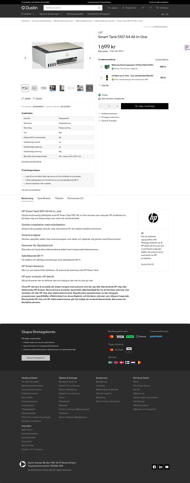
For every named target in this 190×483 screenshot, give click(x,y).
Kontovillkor (27, 397)
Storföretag (139, 401)
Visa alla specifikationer (32, 161)
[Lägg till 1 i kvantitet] (117, 106)
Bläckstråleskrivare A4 (104, 21)
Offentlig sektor (141, 405)
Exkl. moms (103, 51)
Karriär (136, 389)
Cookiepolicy (28, 405)
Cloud (61, 397)
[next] (90, 58)
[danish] (122, 362)
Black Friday (28, 445)
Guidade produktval (31, 421)
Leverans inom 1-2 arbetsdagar (99, 2)
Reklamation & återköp (107, 389)
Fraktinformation (30, 393)
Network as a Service (69, 393)
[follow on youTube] (166, 467)
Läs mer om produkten (31, 190)
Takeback (63, 413)
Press (136, 381)
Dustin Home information (108, 401)
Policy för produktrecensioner (36, 417)
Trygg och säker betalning (158, 2)
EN (167, 14)
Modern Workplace (68, 389)
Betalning (100, 397)
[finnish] (127, 362)
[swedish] (110, 362)
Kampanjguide (29, 413)
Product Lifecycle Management (74, 409)
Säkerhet (63, 405)
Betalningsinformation (32, 385)
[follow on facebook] (154, 467)
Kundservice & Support (99, 14)
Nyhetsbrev (27, 429)
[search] (99, 7)
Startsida (25, 21)
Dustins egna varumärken (145, 397)
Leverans (100, 385)
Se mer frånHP (147, 264)
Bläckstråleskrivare (84, 21)
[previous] (25, 58)
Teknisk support (104, 393)
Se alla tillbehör (162, 59)
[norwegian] (116, 362)
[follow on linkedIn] (160, 467)
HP (100, 33)
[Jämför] (142, 7)
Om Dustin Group (141, 385)
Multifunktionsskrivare (63, 21)
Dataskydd (64, 401)
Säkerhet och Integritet (144, 409)
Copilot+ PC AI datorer (32, 449)
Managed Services (68, 381)
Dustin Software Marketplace (73, 417)
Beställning (101, 381)
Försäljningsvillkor (30, 381)
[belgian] (139, 362)
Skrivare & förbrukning (41, 21)
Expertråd (26, 441)
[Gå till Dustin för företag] (30, 7)
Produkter (27, 14)
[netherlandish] (133, 362)
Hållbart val (138, 393)
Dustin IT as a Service (69, 385)
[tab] (28, 198)
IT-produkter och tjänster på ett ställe (35, 2)
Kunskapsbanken (75, 14)
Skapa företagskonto (36, 358)
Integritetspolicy (30, 401)
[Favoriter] (150, 7)
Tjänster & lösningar (49, 14)
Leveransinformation (32, 389)
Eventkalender (29, 437)
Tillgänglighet (28, 409)
